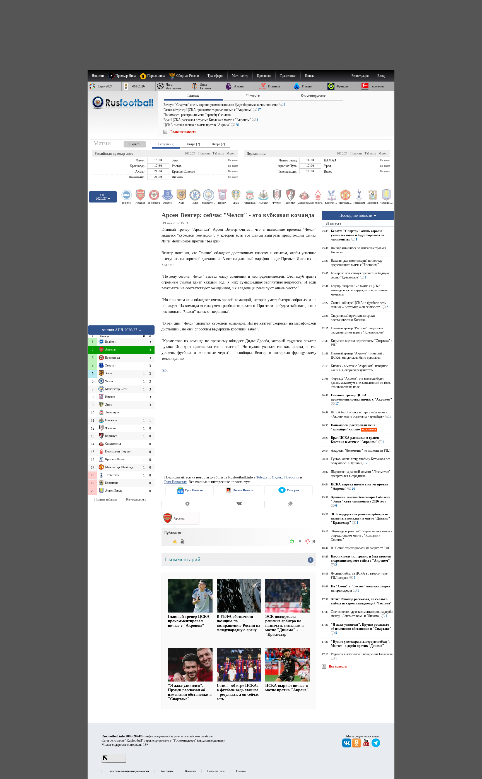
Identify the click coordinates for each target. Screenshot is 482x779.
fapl (165, 370)
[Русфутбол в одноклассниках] (357, 746)
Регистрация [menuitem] (360, 76)
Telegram (263, 477)
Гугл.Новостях (175, 482)
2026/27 (190, 153)
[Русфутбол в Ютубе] (367, 746)
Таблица (218, 153)
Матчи (230, 153)
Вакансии (190, 771)
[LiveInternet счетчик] (114, 762)
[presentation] (129, 143)
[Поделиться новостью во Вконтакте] (239, 504)
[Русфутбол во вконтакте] (347, 746)
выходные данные (210, 740)
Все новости (338, 666)
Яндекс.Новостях (285, 477)
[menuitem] (186, 76)
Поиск (309, 76)
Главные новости (183, 132)
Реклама (240, 771)
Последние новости (356, 215)
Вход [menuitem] (381, 76)
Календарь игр (136, 499)
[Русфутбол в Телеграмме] (376, 746)
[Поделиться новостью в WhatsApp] (290, 504)
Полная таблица (105, 499)
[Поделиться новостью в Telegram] (187, 504)
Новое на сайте (216, 771)
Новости (204, 153)
